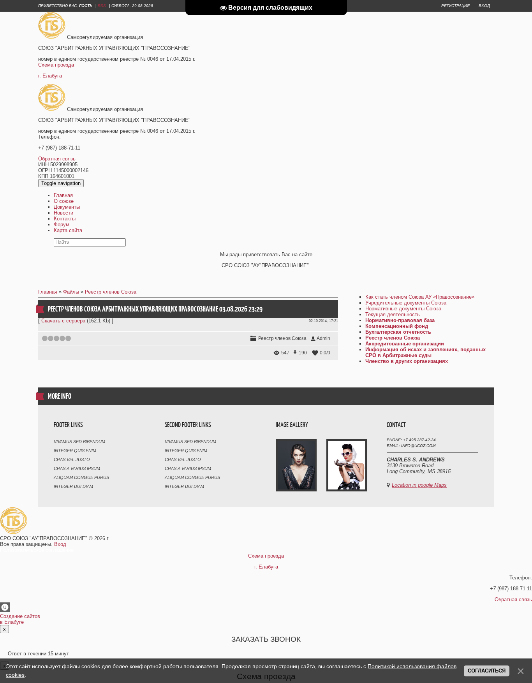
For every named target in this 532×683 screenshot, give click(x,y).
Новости (63, 213)
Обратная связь (57, 159)
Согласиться (487, 671)
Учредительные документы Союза (405, 303)
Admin (323, 338)
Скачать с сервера (63, 321)
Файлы (71, 292)
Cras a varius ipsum (77, 468)
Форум (61, 224)
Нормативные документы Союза (403, 309)
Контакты (65, 219)
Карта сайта (68, 230)
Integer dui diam (73, 486)
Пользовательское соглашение (37, 550)
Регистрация (455, 6)
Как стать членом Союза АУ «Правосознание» (419, 297)
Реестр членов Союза (110, 292)
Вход (484, 6)
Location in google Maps (419, 485)
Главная (63, 195)
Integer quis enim (75, 450)
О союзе (64, 201)
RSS (102, 6)
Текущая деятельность (392, 314)
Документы (67, 207)
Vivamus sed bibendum (79, 441)
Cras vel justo (72, 459)
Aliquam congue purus (81, 477)
